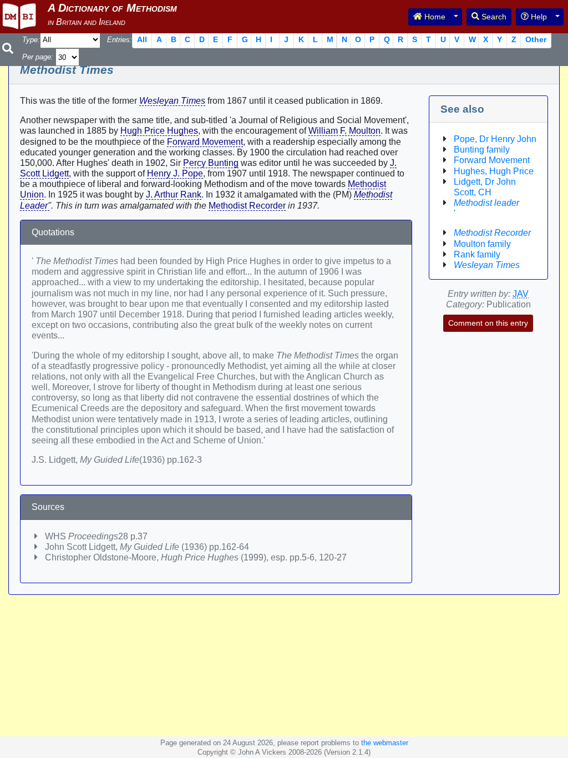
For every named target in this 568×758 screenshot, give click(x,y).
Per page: (37, 57)
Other (535, 39)
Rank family (477, 254)
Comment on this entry (488, 323)
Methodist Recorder (247, 205)
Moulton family (482, 244)
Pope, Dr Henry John (495, 139)
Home (433, 16)
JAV (521, 294)
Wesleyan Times (172, 100)
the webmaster (384, 743)
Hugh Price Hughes (159, 130)
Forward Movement (205, 141)
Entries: (119, 40)
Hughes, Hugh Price (494, 171)
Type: (31, 40)
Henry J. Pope (175, 173)
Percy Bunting (211, 163)
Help (538, 16)
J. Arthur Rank (173, 194)
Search (492, 16)
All (142, 39)
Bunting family (482, 149)
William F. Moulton (344, 130)
